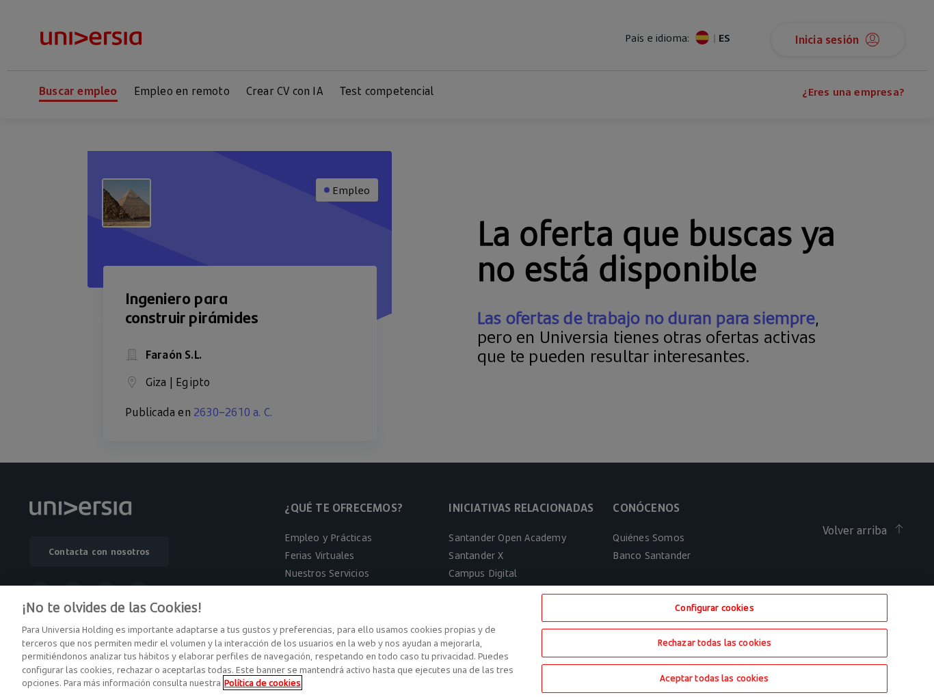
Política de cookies (262, 682)
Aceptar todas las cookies (714, 678)
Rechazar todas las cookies (714, 642)
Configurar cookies (714, 607)
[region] (467, 641)
